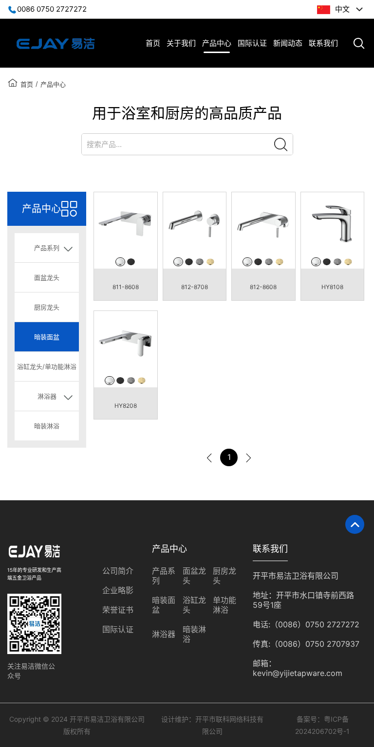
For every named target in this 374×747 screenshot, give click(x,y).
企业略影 (117, 590)
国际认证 (252, 43)
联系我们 (323, 43)
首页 (153, 43)
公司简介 (117, 571)
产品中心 (216, 43)
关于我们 (181, 43)
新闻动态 (287, 43)
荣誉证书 (117, 610)
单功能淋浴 (224, 605)
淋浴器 (163, 634)
